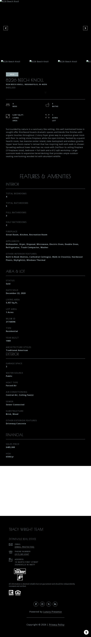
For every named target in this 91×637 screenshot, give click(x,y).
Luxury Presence (52, 611)
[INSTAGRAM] (42, 604)
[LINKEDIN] (55, 604)
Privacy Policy (56, 624)
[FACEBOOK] (36, 604)
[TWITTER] (48, 604)
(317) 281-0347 (22, 554)
